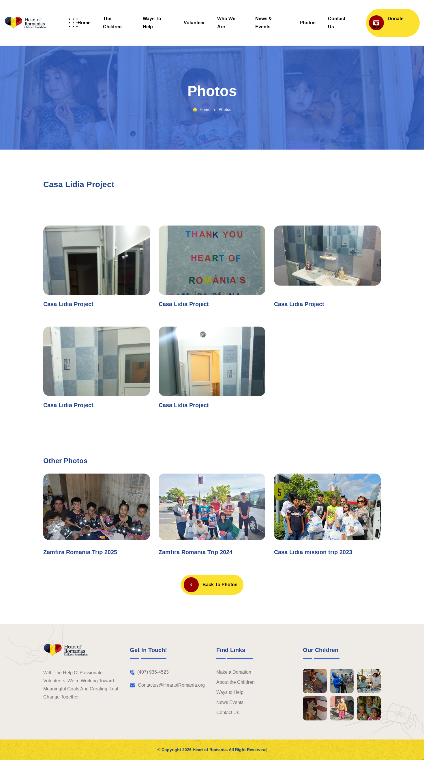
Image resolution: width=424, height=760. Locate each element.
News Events (229, 702)
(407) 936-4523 (153, 672)
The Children (112, 22)
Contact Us (336, 22)
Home (84, 22)
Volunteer (194, 22)
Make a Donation (233, 672)
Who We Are (226, 22)
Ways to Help (152, 22)
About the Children (235, 682)
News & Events (263, 22)
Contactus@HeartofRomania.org (171, 685)
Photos (308, 22)
